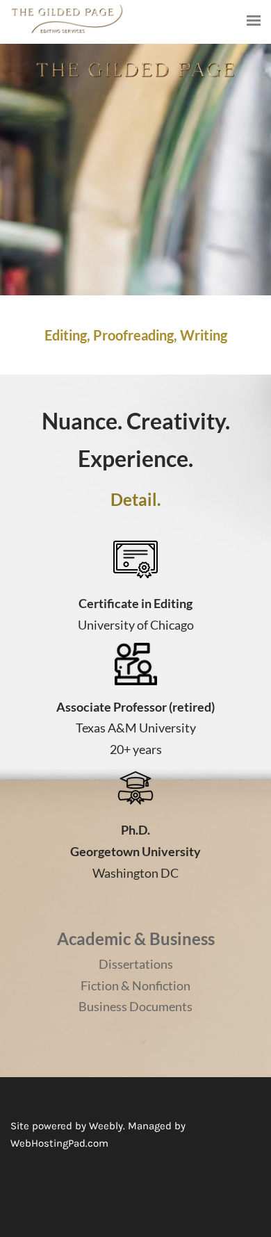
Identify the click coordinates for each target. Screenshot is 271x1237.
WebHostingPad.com (59, 1143)
